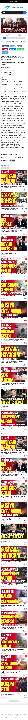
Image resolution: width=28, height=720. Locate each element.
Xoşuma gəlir (7, 35)
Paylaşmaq (14, 37)
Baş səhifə (4, 707)
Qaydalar (14, 709)
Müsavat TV (11, 717)
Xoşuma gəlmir (9, 35)
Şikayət (8, 37)
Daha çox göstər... (14, 701)
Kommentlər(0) (21, 37)
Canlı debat (12, 160)
